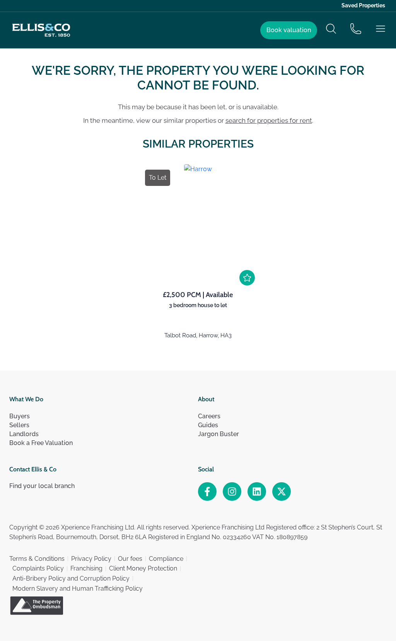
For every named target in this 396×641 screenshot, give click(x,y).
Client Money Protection (143, 568)
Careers (209, 416)
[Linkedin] (257, 491)
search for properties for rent (268, 120)
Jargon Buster (218, 434)
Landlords (24, 434)
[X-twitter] (281, 491)
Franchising (86, 568)
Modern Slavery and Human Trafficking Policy (77, 588)
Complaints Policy (38, 568)
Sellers (19, 425)
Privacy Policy (91, 558)
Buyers (19, 416)
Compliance (166, 558)
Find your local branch (42, 486)
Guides (208, 425)
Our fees (130, 558)
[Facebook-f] (207, 491)
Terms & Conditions (37, 558)
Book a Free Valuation (41, 443)
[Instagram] (232, 491)
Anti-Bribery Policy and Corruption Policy (71, 578)
